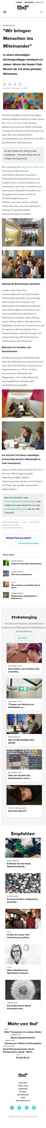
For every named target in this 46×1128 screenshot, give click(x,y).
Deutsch (29, 2)
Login (19, 2)
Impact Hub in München (32, 167)
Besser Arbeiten (9, 25)
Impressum (23, 1095)
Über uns (23, 1086)
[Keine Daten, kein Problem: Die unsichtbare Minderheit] (24, 653)
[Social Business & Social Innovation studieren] (23, 990)
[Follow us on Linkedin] (27, 1109)
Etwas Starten (12, 896)
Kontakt (23, 1083)
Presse (23, 1092)
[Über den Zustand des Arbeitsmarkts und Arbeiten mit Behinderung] (24, 759)
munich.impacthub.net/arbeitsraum (20, 501)
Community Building (10, 522)
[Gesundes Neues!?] (24, 795)
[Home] (23, 7)
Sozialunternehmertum (12, 528)
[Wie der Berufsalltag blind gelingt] (24, 724)
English (39, 2)
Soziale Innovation (10, 525)
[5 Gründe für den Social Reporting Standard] (23, 848)
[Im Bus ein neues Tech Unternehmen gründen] (23, 919)
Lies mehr (22, 638)
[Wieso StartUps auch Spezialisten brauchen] (23, 954)
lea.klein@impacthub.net (15, 509)
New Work (34, 522)
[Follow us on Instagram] (34, 1109)
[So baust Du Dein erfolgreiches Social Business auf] (23, 883)
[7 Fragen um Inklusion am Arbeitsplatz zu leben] (24, 688)
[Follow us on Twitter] (19, 1109)
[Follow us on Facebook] (12, 1109)
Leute (13, 582)
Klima (24, 522)
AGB (23, 1098)
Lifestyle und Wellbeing (17, 808)
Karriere (23, 1089)
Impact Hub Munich (14, 122)
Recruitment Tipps (15, 666)
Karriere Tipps (12, 1003)
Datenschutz (23, 1101)
